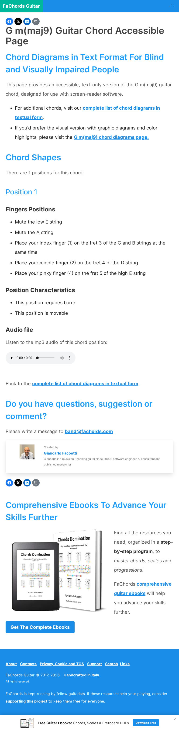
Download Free (146, 722)
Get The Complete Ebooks (40, 627)
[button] (173, 6)
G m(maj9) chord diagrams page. (111, 137)
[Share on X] (18, 21)
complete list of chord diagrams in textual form (85, 383)
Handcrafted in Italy (81, 675)
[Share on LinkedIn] (27, 21)
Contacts (28, 663)
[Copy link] (36, 21)
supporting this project (26, 701)
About (11, 663)
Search (111, 663)
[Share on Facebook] (9, 21)
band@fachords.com (89, 431)
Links (125, 663)
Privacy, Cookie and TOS (62, 663)
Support (94, 663)
